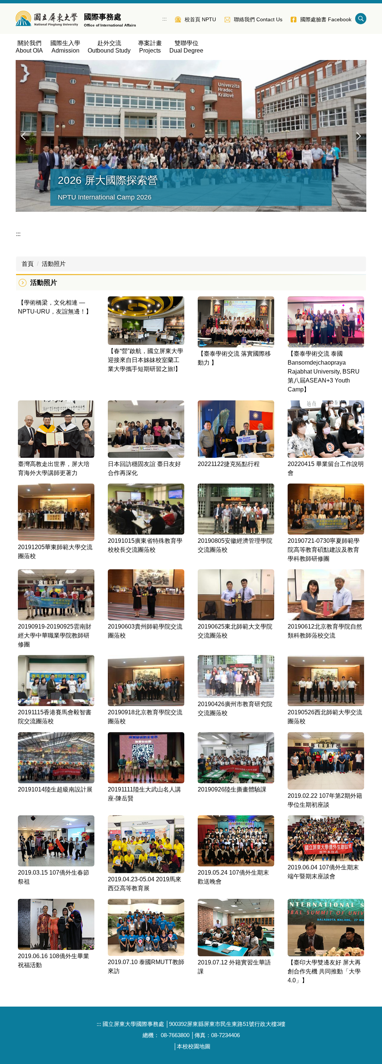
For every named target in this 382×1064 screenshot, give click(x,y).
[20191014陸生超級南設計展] (56, 757)
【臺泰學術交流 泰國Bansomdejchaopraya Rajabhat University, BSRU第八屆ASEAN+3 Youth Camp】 (324, 371)
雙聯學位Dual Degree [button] (186, 47)
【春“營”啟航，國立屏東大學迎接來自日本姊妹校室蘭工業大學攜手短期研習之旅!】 (145, 360)
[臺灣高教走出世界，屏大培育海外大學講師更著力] (56, 429)
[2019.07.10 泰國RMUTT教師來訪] (146, 927)
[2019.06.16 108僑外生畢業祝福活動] (56, 924)
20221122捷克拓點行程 (229, 464)
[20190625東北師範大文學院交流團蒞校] (236, 594)
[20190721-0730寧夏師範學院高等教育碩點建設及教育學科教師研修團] (326, 509)
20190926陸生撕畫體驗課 (232, 789)
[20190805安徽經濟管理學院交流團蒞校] (236, 509)
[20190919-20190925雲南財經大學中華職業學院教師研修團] (56, 594)
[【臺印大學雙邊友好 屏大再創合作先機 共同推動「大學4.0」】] (326, 927)
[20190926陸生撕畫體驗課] (236, 757)
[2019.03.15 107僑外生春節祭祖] (56, 840)
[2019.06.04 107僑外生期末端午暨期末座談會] (326, 838)
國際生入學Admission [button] (65, 47)
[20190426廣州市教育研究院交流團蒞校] (236, 676)
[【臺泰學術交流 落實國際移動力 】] (236, 321)
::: (164, 19)
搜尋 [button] (360, 18)
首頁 (28, 264)
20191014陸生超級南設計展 (55, 789)
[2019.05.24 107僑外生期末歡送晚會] (236, 840)
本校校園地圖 (193, 1046)
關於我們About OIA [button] (29, 47)
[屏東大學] (47, 18)
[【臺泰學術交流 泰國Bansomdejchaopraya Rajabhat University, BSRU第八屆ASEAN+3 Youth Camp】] (326, 321)
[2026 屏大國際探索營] (191, 136)
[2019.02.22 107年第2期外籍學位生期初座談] (326, 761)
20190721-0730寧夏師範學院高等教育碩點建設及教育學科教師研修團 (324, 550)
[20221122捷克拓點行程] (236, 429)
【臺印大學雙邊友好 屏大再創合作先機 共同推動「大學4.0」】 (324, 971)
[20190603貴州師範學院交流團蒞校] (146, 594)
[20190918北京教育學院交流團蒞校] (146, 680)
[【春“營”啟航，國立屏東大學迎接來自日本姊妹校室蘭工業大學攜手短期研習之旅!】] (146, 320)
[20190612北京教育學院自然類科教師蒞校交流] (326, 594)
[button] (25, 136)
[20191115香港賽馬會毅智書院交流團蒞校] (56, 680)
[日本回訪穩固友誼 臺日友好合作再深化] (146, 429)
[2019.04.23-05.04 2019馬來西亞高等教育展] (146, 844)
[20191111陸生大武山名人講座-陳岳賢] (146, 757)
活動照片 (54, 264)
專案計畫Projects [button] (150, 47)
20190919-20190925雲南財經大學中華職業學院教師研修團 (54, 635)
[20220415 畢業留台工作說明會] (326, 429)
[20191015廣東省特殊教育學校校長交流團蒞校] (146, 509)
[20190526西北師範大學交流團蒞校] (326, 680)
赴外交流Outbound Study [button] (109, 47)
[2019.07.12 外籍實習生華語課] (236, 927)
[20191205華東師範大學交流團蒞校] (56, 512)
